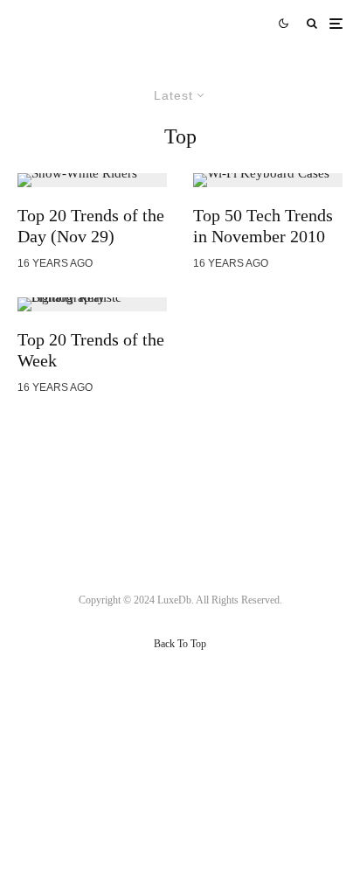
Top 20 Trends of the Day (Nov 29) (90, 226)
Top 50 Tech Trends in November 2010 (263, 226)
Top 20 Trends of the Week (90, 350)
